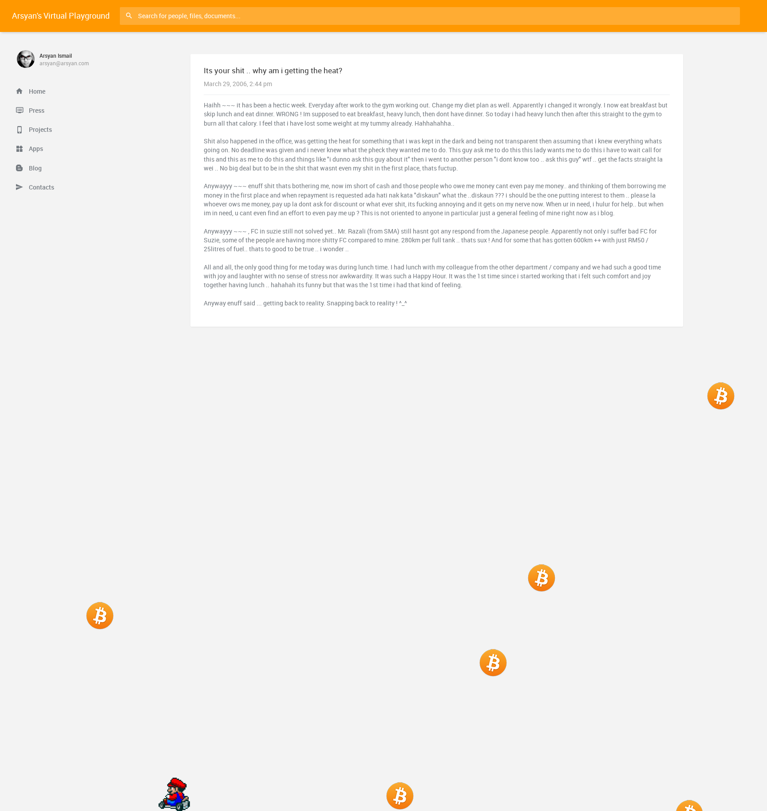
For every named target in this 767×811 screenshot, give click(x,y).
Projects (40, 130)
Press (36, 111)
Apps (35, 149)
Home (36, 91)
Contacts (41, 187)
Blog (35, 168)
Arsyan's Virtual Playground (61, 15)
